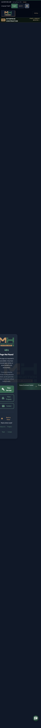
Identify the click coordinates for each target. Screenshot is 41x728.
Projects (9, 426)
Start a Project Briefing (35, 19)
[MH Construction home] (8, 13)
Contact (24, 2)
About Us (2, 426)
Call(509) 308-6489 (6, 2)
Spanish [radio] (21, 6)
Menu (36, 13)
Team (3, 432)
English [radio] (14, 6)
